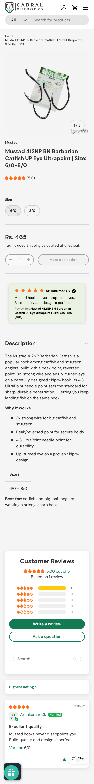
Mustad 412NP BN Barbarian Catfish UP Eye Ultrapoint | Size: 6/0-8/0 (43, 42)
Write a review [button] (47, 624)
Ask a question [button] (47, 636)
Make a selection (63, 259)
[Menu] (85, 7)
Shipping (34, 245)
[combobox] (47, 20)
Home (9, 36)
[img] (19, 706)
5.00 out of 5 (58, 571)
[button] (74, 7)
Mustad (11, 142)
